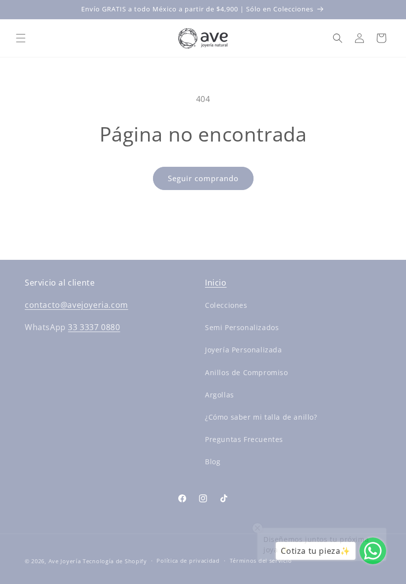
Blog (212, 461)
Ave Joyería (65, 561)
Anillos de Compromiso (246, 372)
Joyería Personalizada (243, 349)
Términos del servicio (261, 560)
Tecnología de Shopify (115, 561)
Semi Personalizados (242, 327)
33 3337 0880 (94, 327)
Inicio (216, 282)
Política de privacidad (187, 560)
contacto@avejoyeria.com (76, 304)
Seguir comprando (203, 178)
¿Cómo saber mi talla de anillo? (261, 417)
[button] (21, 38)
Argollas (219, 394)
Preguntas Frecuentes (244, 439)
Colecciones (226, 305)
